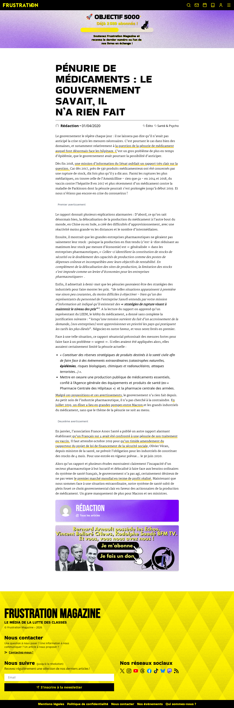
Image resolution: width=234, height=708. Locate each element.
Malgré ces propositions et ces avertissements (88, 395)
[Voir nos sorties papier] (213, 5)
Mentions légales (51, 704)
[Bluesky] (163, 671)
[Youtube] (135, 670)
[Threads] (142, 671)
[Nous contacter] (197, 5)
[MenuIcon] (229, 5)
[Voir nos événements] (205, 5)
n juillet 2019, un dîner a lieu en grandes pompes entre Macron (115, 403)
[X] (122, 671)
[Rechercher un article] (188, 5)
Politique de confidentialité (87, 704)
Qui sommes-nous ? (181, 704)
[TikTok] (156, 670)
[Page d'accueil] (20, 5)
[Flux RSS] (176, 671)
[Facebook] (149, 671)
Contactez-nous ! (21, 652)
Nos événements (150, 704)
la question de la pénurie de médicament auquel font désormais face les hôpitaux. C (114, 149)
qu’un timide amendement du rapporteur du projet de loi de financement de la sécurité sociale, (109, 444)
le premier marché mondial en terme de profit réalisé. (113, 478)
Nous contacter (122, 704)
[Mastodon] (169, 670)
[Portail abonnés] (221, 5)
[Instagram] (129, 671)
